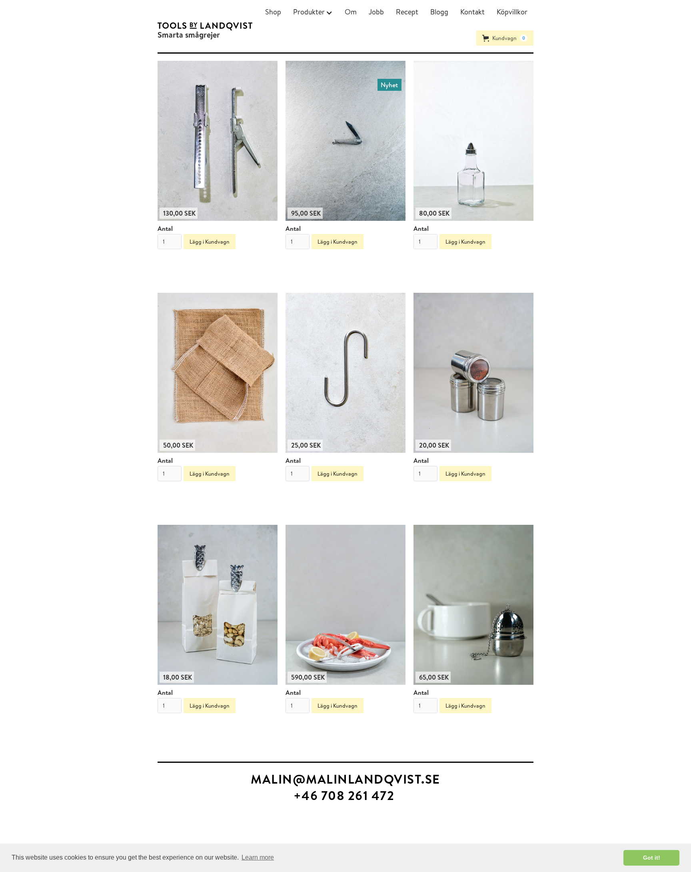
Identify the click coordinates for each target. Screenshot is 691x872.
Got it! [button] (651, 857)
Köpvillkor (512, 12)
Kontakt (472, 12)
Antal (165, 228)
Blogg (439, 12)
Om (351, 12)
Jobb (376, 12)
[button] (313, 12)
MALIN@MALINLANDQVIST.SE (345, 779)
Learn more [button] (258, 857)
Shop (273, 12)
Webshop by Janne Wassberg (39, 828)
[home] (205, 26)
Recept (407, 12)
